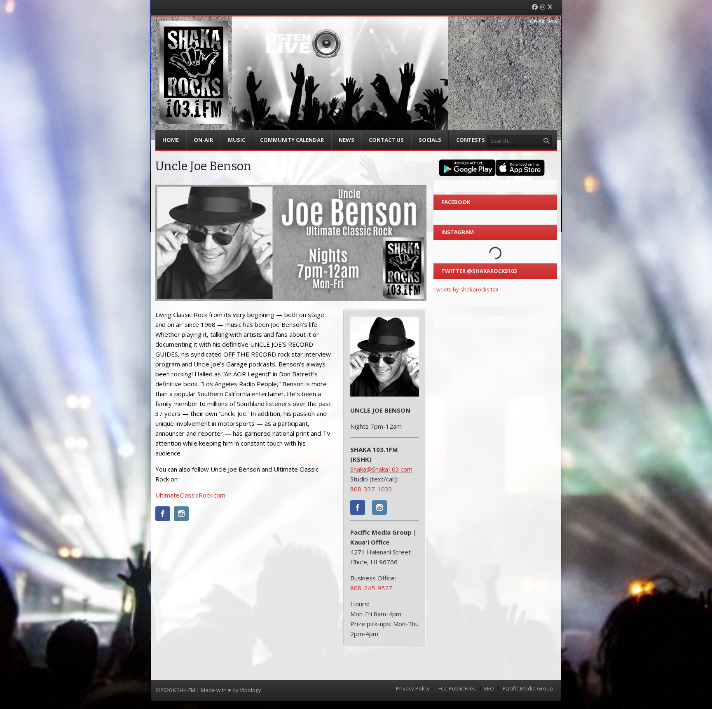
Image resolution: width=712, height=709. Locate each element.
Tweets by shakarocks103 (465, 289)
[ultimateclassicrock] (162, 515)
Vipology (250, 690)
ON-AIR (203, 139)
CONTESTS (470, 139)
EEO (489, 688)
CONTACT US (386, 139)
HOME (170, 139)
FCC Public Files (457, 688)
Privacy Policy (413, 688)
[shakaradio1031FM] (357, 508)
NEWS (346, 139)
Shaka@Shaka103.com (381, 469)
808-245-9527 (371, 588)
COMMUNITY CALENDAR (292, 139)
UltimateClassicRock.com (190, 495)
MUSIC (236, 139)
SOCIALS (430, 139)
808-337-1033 (371, 489)
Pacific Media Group (528, 688)
